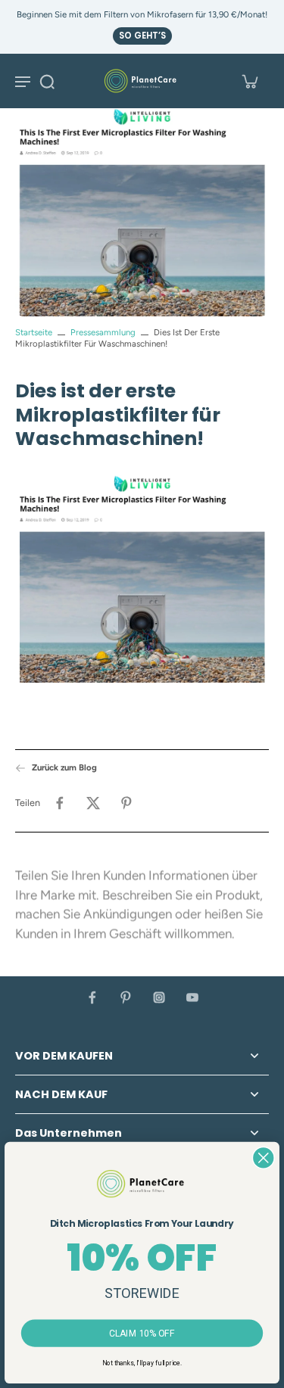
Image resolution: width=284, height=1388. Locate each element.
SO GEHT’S (142, 36)
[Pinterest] (125, 997)
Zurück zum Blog (64, 767)
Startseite (33, 332)
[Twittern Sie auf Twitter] (93, 803)
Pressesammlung (103, 332)
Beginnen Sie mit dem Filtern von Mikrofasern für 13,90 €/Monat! (142, 14)
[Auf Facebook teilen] (59, 803)
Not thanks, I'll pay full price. (141, 1363)
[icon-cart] (249, 81)
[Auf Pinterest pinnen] (126, 803)
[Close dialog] (263, 1157)
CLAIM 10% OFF (142, 1333)
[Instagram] (159, 997)
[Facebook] (92, 997)
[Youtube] (192, 997)
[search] (47, 81)
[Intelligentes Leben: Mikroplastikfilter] (142, 581)
